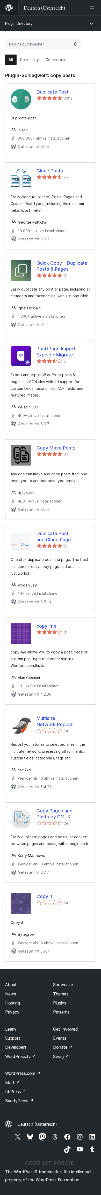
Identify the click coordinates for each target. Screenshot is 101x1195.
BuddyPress (19, 1100)
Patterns (61, 1012)
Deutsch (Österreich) (37, 1124)
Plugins (59, 1003)
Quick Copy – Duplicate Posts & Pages (62, 266)
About (11, 984)
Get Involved (65, 1029)
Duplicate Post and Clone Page (54, 536)
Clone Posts (50, 170)
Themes (60, 993)
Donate (63, 1047)
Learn (10, 1029)
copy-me (46, 626)
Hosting (12, 1003)
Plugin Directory (19, 23)
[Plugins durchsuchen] (75, 44)
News (10, 993)
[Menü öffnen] (92, 8)
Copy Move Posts (56, 448)
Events (59, 1038)
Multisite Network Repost (55, 721)
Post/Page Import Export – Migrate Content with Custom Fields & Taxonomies (60, 352)
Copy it (44, 896)
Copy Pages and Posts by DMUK (55, 813)
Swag (61, 1056)
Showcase (63, 984)
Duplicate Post (53, 92)
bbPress (15, 1091)
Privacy (12, 1012)
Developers (16, 1047)
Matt (12, 1082)
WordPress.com (22, 1073)
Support (12, 1038)
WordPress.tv (20, 1056)
